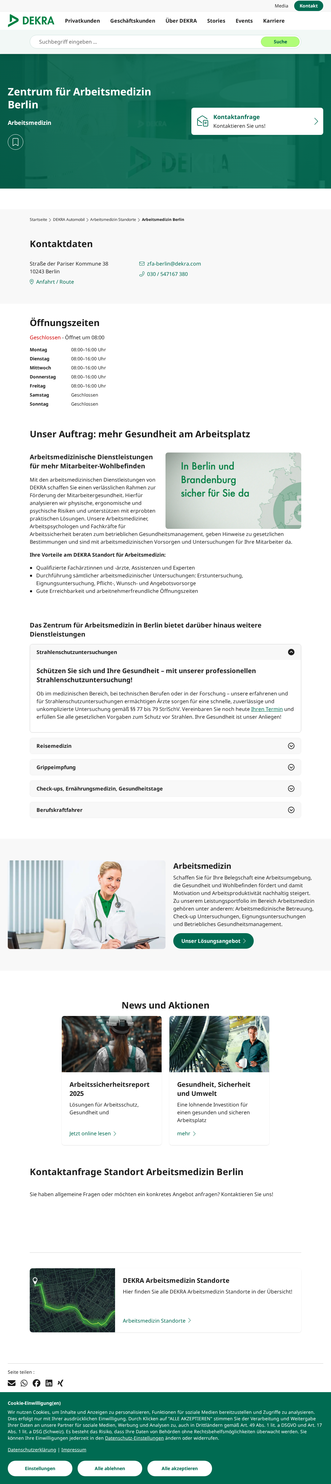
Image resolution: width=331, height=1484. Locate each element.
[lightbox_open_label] (233, 491)
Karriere (274, 20)
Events (244, 20)
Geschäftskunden (132, 20)
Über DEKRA (181, 20)
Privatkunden (82, 20)
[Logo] (34, 21)
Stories (216, 20)
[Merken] (15, 142)
